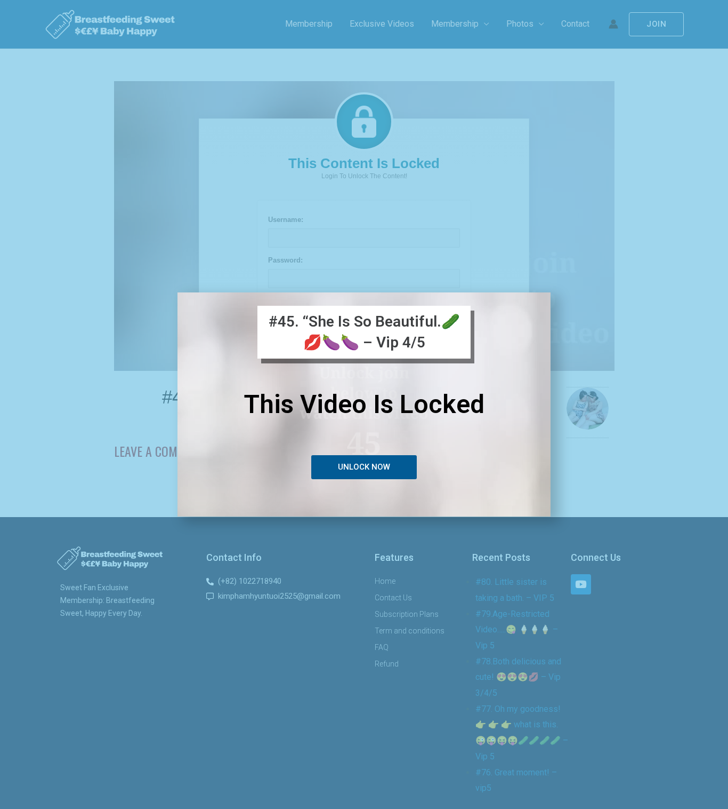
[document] (364, 404)
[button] (364, 467)
